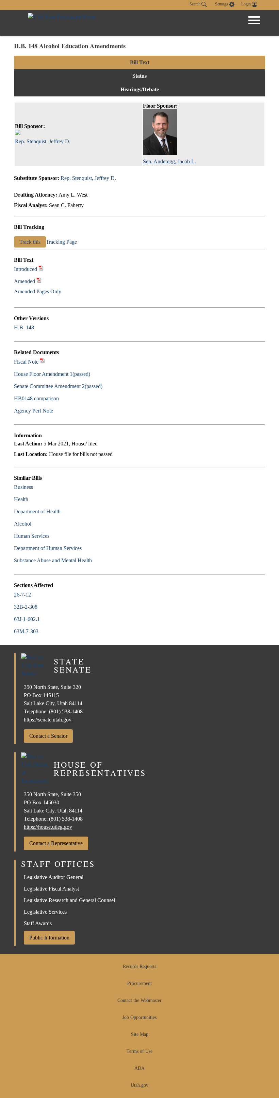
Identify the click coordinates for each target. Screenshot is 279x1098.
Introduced (25, 269)
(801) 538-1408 (66, 711)
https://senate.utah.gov (47, 719)
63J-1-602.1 (27, 619)
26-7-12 (22, 595)
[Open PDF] (41, 269)
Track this (29, 242)
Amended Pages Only (37, 291)
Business (23, 487)
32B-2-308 (25, 607)
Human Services (31, 536)
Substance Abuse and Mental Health (53, 560)
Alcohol (22, 524)
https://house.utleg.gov (48, 827)
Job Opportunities (139, 1017)
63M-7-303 (26, 631)
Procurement (139, 983)
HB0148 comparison (36, 398)
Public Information (49, 937)
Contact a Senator (48, 736)
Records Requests (139, 966)
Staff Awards (38, 923)
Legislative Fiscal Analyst (51, 889)
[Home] (62, 23)
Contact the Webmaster (139, 1000)
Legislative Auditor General (53, 877)
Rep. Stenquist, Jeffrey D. (88, 178)
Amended (24, 281)
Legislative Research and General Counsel (69, 900)
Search (195, 4)
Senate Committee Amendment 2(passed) (58, 386)
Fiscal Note (26, 362)
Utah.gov (139, 1085)
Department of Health (37, 511)
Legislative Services (45, 912)
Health (21, 499)
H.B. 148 (24, 327)
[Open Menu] (254, 20)
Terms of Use (139, 1051)
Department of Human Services (48, 548)
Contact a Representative (56, 843)
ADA (139, 1068)
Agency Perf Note (33, 411)
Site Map (139, 1034)
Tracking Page (61, 242)
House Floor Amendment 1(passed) (52, 374)
